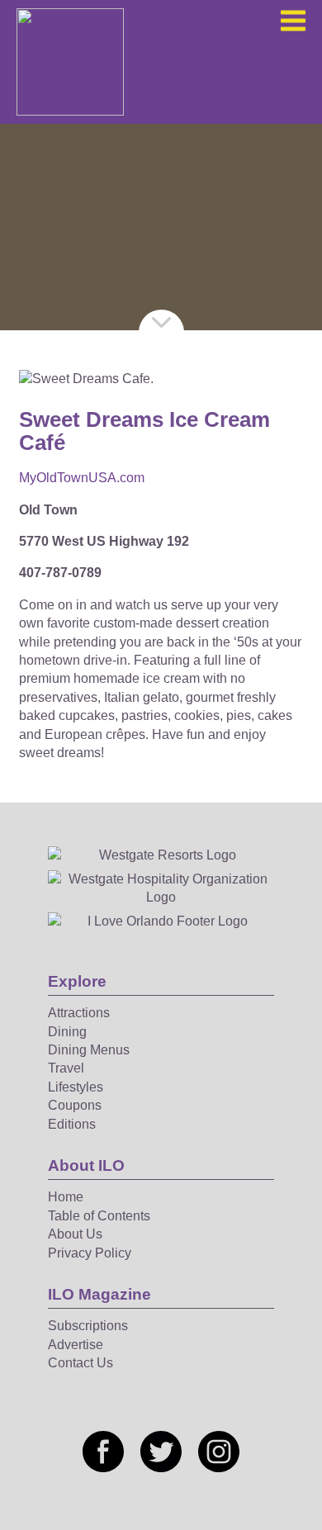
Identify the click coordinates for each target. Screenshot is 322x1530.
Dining (67, 1032)
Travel (66, 1068)
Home (65, 1197)
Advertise (75, 1345)
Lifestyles (75, 1087)
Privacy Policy (89, 1253)
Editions (72, 1124)
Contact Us (80, 1363)
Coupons (75, 1105)
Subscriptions (88, 1326)
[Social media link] (103, 1451)
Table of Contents (99, 1216)
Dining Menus (89, 1050)
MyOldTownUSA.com (81, 478)
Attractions (79, 1013)
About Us (75, 1234)
